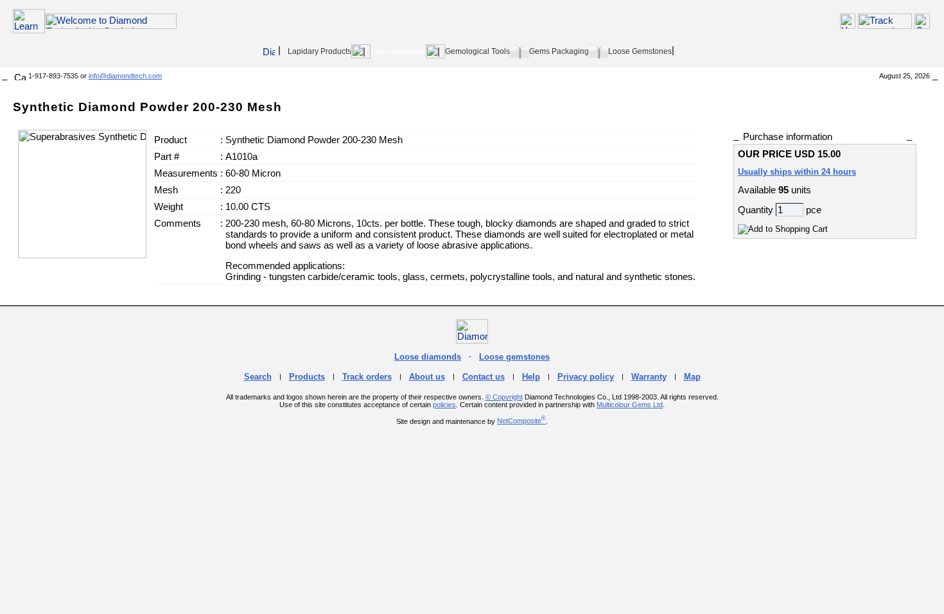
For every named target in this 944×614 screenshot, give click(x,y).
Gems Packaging (559, 51)
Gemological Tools (477, 51)
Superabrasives (398, 51)
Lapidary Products (319, 51)
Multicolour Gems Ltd (630, 404)
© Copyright (504, 397)
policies (444, 404)
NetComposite (521, 421)
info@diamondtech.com (125, 76)
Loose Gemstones (640, 51)
